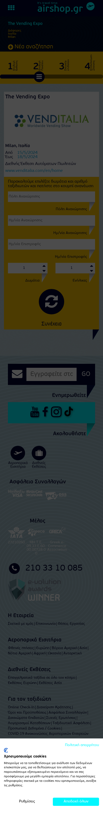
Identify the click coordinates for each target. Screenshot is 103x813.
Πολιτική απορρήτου (82, 745)
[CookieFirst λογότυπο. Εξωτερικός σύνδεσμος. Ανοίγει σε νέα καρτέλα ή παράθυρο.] (6, 750)
